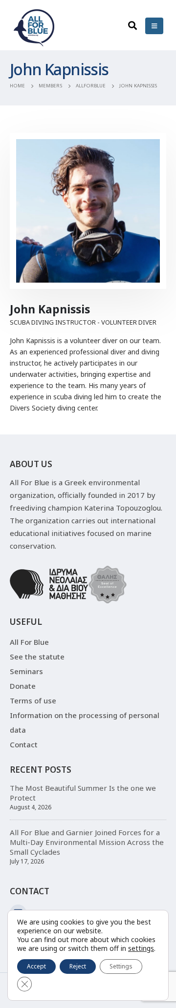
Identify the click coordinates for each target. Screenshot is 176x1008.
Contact (24, 744)
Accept (36, 966)
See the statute (37, 656)
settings (141, 948)
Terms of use (33, 700)
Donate (23, 686)
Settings (121, 966)
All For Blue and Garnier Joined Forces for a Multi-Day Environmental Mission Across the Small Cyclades (87, 842)
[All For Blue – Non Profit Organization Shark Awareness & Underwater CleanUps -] (34, 27)
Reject (77, 966)
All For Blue (29, 642)
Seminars (26, 671)
